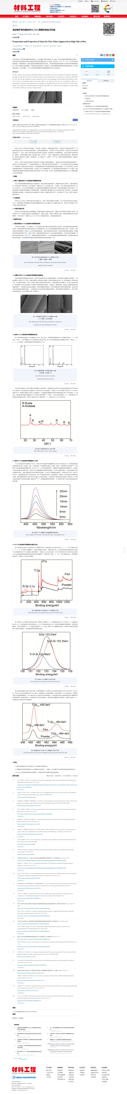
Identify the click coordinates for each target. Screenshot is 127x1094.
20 (42, 553)
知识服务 (85, 16)
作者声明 (60, 1077)
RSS (87, 1)
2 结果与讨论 (85, 103)
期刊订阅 (97, 16)
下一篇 (56, 141)
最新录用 (71, 1070)
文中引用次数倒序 (67, 775)
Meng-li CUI (28, 46)
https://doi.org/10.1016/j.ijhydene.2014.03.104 (29, 805)
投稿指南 (37, 16)
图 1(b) (31, 233)
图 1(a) (47, 229)
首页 (16, 16)
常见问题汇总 (61, 1079)
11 (50, 156)
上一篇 (34, 141)
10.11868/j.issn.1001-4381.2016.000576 (51, 22)
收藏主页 (105, 1)
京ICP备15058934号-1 (16, 1081)
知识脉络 (104, 1081)
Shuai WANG (53, 46)
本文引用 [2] (21, 826)
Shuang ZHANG (37, 46)
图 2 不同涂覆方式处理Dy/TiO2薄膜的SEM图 (98, 114)
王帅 (34, 34)
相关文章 (106, 80)
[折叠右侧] (124, 552)
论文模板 (60, 1072)
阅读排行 (82, 1070)
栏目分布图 (105, 1079)
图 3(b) (49, 340)
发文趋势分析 (106, 1075)
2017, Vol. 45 (22, 22)
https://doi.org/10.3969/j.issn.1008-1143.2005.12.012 (31, 973)
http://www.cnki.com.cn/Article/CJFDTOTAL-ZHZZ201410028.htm (34, 924)
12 (55, 156)
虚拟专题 (71, 1079)
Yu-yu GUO (45, 46)
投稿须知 (60, 1070)
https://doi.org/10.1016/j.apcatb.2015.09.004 (29, 878)
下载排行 (82, 1072)
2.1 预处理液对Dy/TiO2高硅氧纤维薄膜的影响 (96, 106)
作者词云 (104, 1072)
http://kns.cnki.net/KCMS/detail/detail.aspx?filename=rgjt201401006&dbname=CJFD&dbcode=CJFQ (42, 860)
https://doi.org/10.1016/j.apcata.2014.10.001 (29, 824)
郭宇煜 (30, 34)
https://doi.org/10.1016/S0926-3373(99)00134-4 (29, 898)
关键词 (84, 83)
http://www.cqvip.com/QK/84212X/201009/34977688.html (32, 965)
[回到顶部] (124, 548)
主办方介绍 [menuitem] (49, 1072)
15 (58, 164)
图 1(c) (27, 235)
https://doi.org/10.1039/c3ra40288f (26, 844)
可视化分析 (75, 775)
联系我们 (107, 16)
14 (27, 164)
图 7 (16, 622)
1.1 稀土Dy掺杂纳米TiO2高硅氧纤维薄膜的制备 (96, 96)
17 (73, 465)
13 (20, 158)
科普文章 (93, 1075)
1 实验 (84, 93)
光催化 (32, 110)
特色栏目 (73, 16)
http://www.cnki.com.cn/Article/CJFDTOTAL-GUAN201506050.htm (34, 908)
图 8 (16, 691)
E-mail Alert (95, 1)
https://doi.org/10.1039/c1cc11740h (26, 956)
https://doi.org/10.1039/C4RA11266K (27, 797)
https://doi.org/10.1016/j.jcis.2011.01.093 (28, 990)
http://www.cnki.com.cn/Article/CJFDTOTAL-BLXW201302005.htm (34, 939)
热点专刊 (71, 1081)
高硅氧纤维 (16, 110)
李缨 (37, 34)
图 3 (16, 337)
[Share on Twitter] (104, 55)
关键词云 (104, 1077)
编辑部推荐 (94, 1070)
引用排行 (82, 1075)
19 (38, 478)
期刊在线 (49, 16)
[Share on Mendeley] (113, 55)
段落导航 (89, 81)
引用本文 (84, 88)
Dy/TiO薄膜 (24, 110)
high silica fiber (16, 116)
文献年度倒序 (58, 775)
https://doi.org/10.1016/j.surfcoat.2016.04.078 (29, 888)
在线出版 (71, 1075)
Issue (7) (30, 22)
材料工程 (15, 22)
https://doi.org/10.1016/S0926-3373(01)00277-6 (29, 1000)
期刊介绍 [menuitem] (48, 1070)
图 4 (17, 388)
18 (36, 478)
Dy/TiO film (26, 116)
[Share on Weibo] (107, 55)
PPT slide (73, 270)
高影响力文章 (95, 1072)
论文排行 (61, 16)
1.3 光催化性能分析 (89, 101)
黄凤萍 (14, 34)
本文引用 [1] (21, 789)
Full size (67, 270)
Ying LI (59, 46)
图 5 (33, 468)
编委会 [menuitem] (48, 1075)
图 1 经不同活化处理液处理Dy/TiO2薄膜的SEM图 (99, 109)
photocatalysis (35, 116)
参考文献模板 (61, 1075)
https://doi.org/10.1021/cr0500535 (26, 854)
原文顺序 (51, 775)
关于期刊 (26, 16)
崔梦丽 (21, 34)
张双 (25, 34)
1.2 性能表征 (87, 98)
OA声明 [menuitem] (48, 1077)
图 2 (68, 282)
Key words (85, 85)
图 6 (16, 547)
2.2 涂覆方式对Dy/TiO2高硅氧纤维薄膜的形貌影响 (97, 111)
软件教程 (93, 1077)
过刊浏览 (71, 1077)
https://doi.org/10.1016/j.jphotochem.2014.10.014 (30, 834)
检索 (81, 1)
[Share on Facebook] (101, 55)
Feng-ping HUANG (17, 46)
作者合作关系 (106, 1070)
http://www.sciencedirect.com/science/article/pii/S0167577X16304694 (35, 814)
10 (45, 156)
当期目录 (71, 1072)
